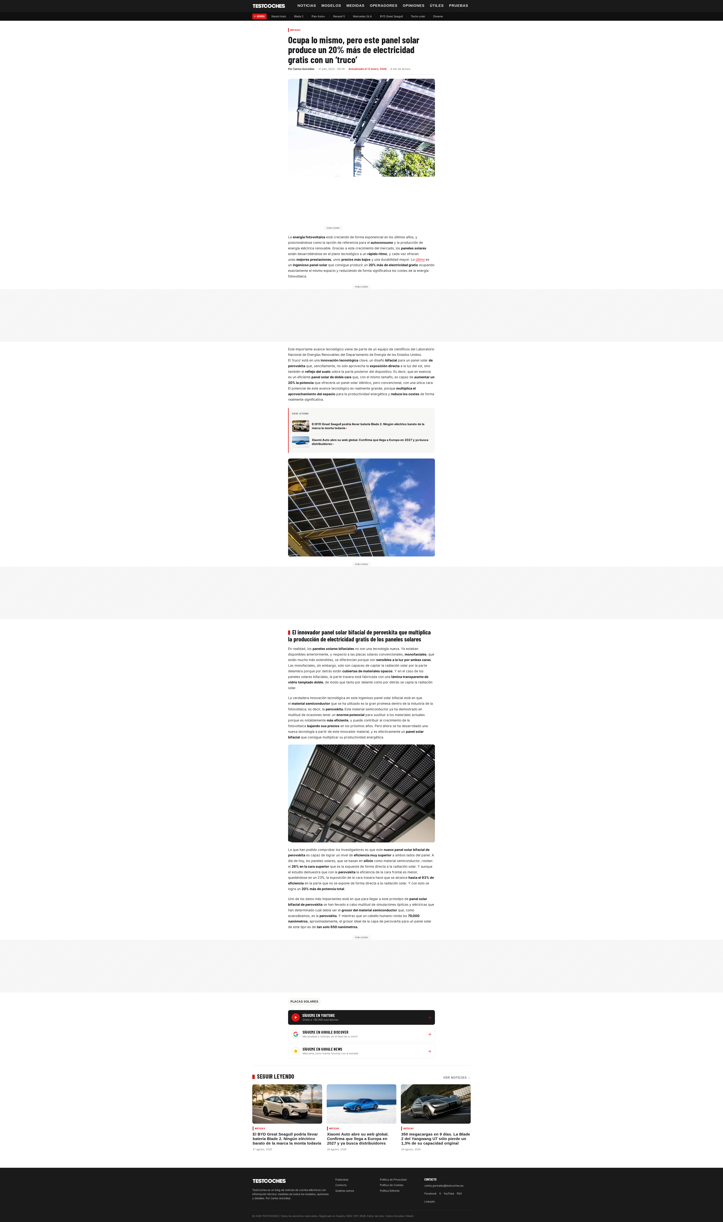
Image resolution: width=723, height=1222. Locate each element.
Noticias (306, 6)
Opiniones (414, 6)
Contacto (341, 1185)
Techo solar (418, 16)
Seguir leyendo (275, 1076)
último (420, 259)
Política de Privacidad (393, 1179)
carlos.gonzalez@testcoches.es (443, 1185)
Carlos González (303, 68)
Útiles (437, 6)
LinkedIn (429, 1201)
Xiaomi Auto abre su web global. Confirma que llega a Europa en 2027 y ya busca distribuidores (358, 1139)
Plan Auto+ (318, 16)
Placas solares (304, 1001)
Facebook (430, 1193)
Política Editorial (389, 1190)
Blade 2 (299, 16)
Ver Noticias (457, 1077)
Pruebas (458, 6)
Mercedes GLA (362, 16)
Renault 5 (339, 16)
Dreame (438, 16)
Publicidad (341, 1179)
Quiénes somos (344, 1190)
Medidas (355, 6)
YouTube (449, 1193)
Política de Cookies (391, 1185)
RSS (459, 1193)
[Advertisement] (370, 205)
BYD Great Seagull (391, 16)
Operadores (384, 6)
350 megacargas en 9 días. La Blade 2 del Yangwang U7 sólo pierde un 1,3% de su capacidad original (435, 1139)
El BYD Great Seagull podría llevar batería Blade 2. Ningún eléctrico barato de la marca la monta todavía (287, 1139)
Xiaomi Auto (278, 16)
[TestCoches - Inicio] (268, 6)
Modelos (331, 6)
